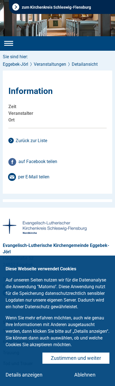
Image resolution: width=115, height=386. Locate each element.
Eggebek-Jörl (15, 64)
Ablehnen (84, 375)
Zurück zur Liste (31, 140)
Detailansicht (85, 64)
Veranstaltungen (50, 64)
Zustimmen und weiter (76, 358)
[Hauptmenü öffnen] (8, 43)
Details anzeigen (24, 375)
